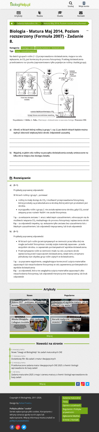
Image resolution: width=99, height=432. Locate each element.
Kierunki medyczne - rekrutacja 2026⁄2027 (66, 321)
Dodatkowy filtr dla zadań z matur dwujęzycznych (33, 358)
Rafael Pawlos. (25, 403)
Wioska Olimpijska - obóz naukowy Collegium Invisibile (27, 321)
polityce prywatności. (19, 420)
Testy (65, 401)
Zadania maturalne (71, 398)
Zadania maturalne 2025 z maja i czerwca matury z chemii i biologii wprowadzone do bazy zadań (49, 376)
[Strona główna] (11, 23)
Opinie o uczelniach (72, 405)
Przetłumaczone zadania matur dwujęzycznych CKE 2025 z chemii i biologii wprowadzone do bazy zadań (44, 366)
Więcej (50, 336)
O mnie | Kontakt (71, 419)
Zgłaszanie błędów (71, 416)
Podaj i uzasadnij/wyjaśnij (25, 51)
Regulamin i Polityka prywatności (72, 411)
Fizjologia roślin (27, 48)
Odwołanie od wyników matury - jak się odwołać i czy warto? (70, 304)
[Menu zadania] (87, 31)
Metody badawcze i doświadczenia (50, 48)
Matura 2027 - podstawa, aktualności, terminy (28, 304)
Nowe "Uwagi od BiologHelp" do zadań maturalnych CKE (36, 352)
